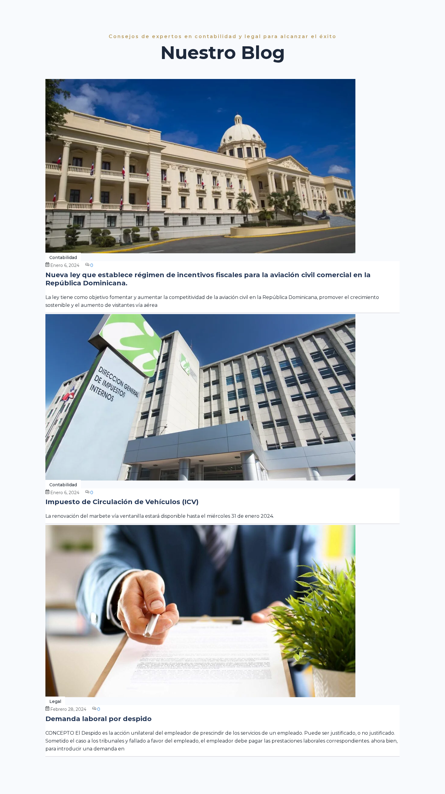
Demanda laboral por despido (98, 719)
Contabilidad (63, 257)
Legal (55, 701)
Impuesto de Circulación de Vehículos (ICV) (122, 502)
